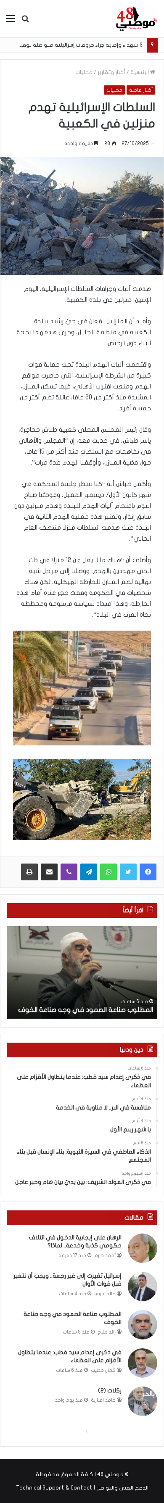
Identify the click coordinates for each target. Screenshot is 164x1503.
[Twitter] (128, 872)
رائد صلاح (107, 1332)
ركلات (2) (110, 1390)
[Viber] (69, 872)
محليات (84, 72)
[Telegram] (88, 872)
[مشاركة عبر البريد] (49, 872)
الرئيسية (140, 72)
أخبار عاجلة (141, 89)
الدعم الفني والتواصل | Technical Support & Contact (82, 1488)
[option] (82, 972)
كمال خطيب (103, 1370)
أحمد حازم (105, 1255)
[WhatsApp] (108, 872)
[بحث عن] (25, 21)
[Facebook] (148, 872)
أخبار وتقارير (111, 72)
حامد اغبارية (103, 1400)
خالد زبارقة (105, 1294)
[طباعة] (29, 872)
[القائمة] (10, 21)
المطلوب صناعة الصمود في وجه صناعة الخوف (85, 1009)
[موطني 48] (137, 19)
